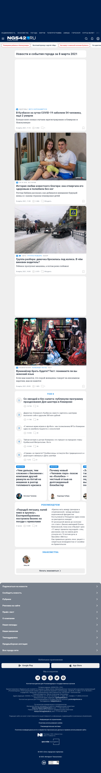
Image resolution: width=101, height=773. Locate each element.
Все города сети (10, 650)
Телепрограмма (54, 33)
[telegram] (37, 677)
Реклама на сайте (11, 605)
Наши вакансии (10, 631)
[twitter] (56, 677)
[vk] (44, 677)
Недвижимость (8, 33)
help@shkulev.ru (55, 701)
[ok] (50, 677)
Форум (42, 33)
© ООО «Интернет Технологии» (50, 757)
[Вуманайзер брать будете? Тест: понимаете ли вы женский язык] (50, 341)
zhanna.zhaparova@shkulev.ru (42, 708)
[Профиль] (98, 38)
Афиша (67, 33)
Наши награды (9, 625)
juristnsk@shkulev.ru (75, 699)
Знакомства (23, 33)
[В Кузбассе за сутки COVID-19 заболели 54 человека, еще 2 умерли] (50, 83)
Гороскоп (76, 33)
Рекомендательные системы (51, 726)
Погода (34, 33)
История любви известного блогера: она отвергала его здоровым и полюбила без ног (49, 187)
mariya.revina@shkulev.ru (42, 711)
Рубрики (6, 599)
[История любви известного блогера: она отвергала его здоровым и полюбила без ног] (50, 156)
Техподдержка (9, 637)
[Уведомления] (92, 38)
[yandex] (63, 677)
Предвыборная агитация (14, 644)
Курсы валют (88, 33)
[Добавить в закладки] (83, 127)
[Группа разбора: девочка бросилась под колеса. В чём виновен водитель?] (50, 230)
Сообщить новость (12, 593)
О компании (8, 618)
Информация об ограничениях (50, 719)
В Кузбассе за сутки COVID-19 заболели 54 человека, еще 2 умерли (48, 114)
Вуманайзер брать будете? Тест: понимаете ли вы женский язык (46, 372)
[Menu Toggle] (3, 38)
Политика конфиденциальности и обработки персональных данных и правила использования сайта (50, 730)
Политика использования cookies (50, 723)
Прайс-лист (8, 612)
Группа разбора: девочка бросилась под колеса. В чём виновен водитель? (49, 261)
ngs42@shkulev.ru (61, 698)
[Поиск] (86, 38)
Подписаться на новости (14, 586)
